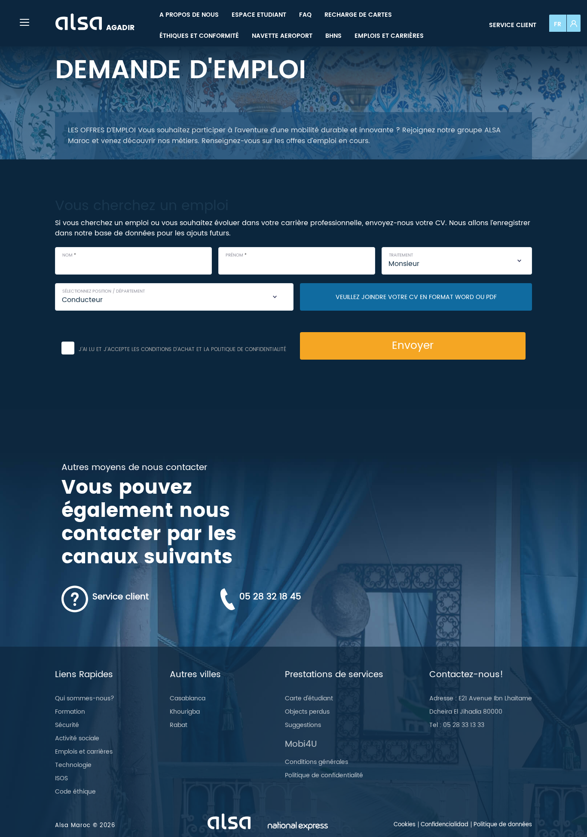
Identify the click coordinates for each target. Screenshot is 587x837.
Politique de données (503, 824)
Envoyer (413, 345)
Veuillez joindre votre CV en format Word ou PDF (416, 297)
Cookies (405, 824)
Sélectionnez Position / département (103, 291)
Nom (69, 255)
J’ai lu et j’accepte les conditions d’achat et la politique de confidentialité (182, 349)
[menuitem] (189, 14)
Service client (512, 25)
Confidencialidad (444, 824)
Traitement (401, 255)
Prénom (236, 255)
